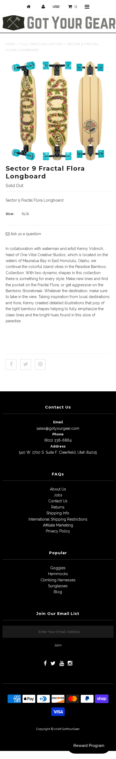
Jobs (58, 495)
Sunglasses (58, 586)
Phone (58, 434)
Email (58, 422)
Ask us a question (25, 234)
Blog (58, 592)
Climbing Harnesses (58, 580)
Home (11, 44)
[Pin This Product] (40, 364)
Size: (10, 214)
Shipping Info (57, 513)
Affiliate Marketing (58, 525)
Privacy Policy (58, 531)
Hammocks (58, 574)
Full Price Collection (41, 44)
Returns (57, 507)
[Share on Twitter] (25, 364)
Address (58, 446)
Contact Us (57, 501)
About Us (58, 489)
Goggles (58, 568)
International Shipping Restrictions (58, 519)
